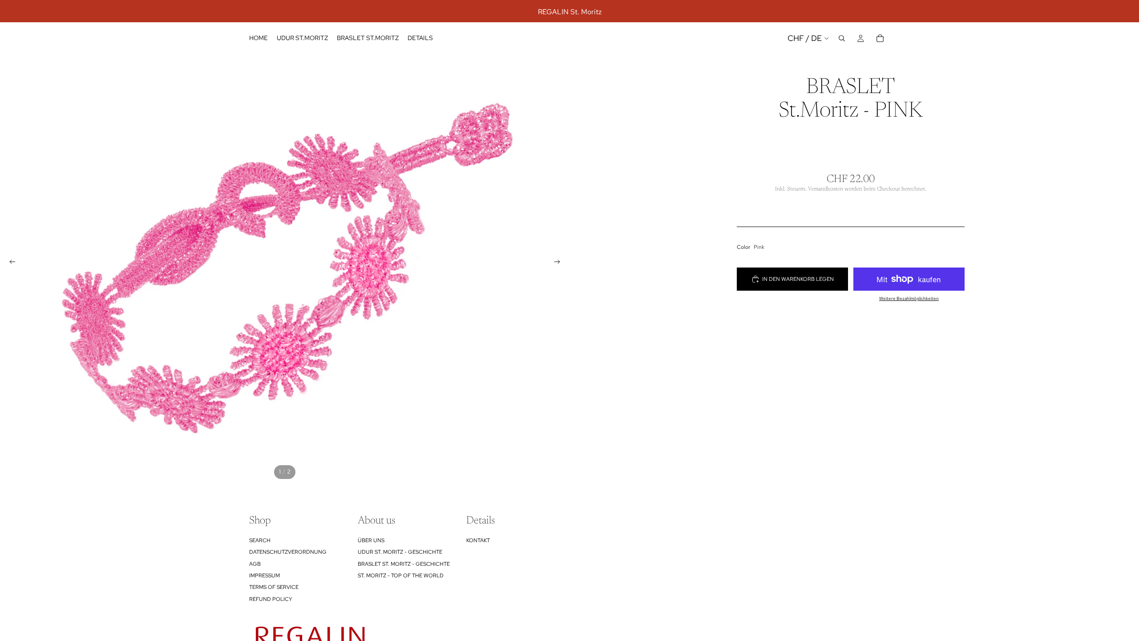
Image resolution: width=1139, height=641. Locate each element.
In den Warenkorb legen (798, 279)
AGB (255, 564)
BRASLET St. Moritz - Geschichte (404, 564)
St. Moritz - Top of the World (401, 575)
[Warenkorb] (880, 38)
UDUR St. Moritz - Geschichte (400, 552)
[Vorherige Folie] (10, 263)
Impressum (264, 575)
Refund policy (270, 599)
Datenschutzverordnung (288, 552)
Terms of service (274, 587)
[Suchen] (842, 38)
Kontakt (478, 540)
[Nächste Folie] (560, 263)
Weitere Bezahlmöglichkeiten (909, 298)
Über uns (371, 540)
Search (260, 540)
